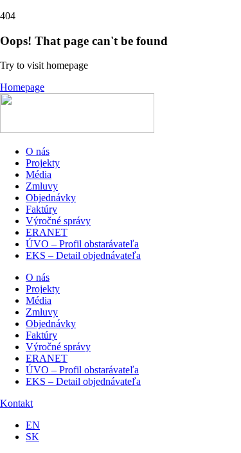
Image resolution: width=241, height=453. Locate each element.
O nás (37, 151)
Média (38, 174)
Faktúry (41, 209)
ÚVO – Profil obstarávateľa (82, 243)
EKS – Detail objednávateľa (83, 255)
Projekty (43, 162)
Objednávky (51, 197)
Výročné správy (58, 220)
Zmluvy (42, 186)
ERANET (46, 232)
